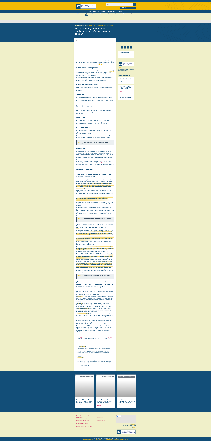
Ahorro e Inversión (86, 17)
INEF (75, 25)
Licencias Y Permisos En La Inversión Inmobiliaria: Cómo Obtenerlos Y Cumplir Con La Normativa (84, 402)
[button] (122, 47)
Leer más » (122, 91)
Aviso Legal (120, 11)
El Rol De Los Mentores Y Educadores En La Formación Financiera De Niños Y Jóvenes (127, 402)
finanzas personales (99, 159)
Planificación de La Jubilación (125, 17)
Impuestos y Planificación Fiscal (101, 18)
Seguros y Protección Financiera (109, 18)
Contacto (103, 11)
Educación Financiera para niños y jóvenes (132, 18)
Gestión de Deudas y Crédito (94, 18)
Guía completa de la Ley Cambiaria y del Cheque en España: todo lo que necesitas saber (125, 88)
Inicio (90, 11)
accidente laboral (80, 188)
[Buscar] (134, 4)
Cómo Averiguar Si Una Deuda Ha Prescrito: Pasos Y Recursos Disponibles (105, 401)
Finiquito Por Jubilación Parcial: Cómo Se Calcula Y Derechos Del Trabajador (125, 96)
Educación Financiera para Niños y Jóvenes (84, 426)
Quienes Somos (96, 11)
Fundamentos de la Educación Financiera (78, 18)
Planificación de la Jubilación (81, 425)
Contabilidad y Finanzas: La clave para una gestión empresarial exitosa (125, 80)
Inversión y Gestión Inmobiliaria (117, 18)
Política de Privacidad (111, 11)
